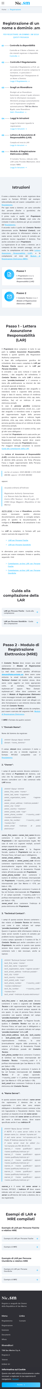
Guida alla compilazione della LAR (15, 448)
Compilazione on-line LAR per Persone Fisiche (24, 565)
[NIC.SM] (22, 3)
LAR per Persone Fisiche (18, 540)
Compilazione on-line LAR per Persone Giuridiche (24, 572)
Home (4, 9)
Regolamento (7, 205)
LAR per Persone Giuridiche (19, 545)
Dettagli (15, 1379)
